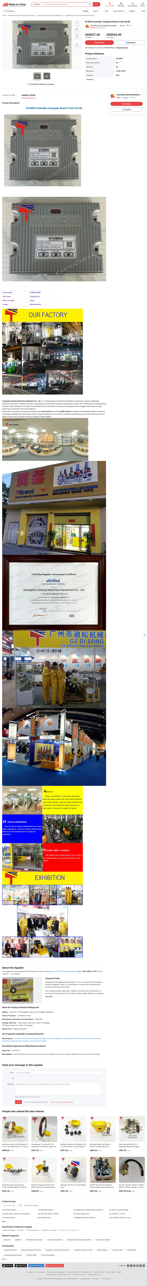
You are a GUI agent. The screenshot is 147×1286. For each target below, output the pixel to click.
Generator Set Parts (88, 1038)
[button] (90, 4)
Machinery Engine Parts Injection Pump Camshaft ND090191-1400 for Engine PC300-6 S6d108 (14, 1187)
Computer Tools (117, 1250)
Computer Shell (31, 1255)
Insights (119, 1272)
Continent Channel (98, 1272)
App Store (7, 1266)
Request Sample (122, 47)
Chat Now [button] (131, 43)
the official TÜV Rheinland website (64, 971)
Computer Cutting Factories (83, 1250)
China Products (40, 1272)
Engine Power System (103, 1240)
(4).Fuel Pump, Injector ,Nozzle (48, 1214)
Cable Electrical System (55, 1240)
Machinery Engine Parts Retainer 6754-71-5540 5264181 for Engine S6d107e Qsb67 (73, 1146)
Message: (11, 1084)
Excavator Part (19, 1038)
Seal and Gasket (41, 1041)
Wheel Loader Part (48, 1038)
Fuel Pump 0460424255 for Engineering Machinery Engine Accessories (129, 1146)
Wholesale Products (73, 1272)
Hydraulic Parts (16, 1041)
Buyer (95, 11)
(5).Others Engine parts (81, 1214)
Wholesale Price (86, 1272)
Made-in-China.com (64, 1274)
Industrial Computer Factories (31, 1250)
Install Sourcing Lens (56, 1266)
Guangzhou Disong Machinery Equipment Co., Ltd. (104, 25)
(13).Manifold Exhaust (45, 1210)
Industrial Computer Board (13, 1255)
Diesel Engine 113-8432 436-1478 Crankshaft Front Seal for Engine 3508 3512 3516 (44, 1146)
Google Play (21, 1266)
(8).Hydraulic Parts (44, 1217)
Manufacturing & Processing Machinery (22, 15)
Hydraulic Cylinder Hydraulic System (79, 1240)
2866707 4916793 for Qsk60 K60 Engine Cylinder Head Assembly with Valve (102, 1187)
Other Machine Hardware (34, 1240)
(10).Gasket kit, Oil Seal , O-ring (119, 1217)
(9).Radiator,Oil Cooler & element (84, 1217)
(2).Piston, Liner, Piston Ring (118, 1210)
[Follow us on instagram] (134, 1266)
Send (18, 1102)
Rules (143, 11)
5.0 (119, 98)
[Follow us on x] (131, 1266)
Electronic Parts (28, 1041)
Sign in (142, 6)
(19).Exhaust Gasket (9, 1210)
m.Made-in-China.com (78, 1274)
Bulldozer (18, 1240)
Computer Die (131, 1250)
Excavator (7, 1240)
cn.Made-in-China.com (93, 1274)
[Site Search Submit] (96, 4)
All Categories (9, 11)
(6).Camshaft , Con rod (117, 1214)
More (4, 1259)
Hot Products (30, 1272)
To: (13, 1078)
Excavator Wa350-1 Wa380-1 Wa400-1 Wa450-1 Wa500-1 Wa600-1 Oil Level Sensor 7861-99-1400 (132, 1187)
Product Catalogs (32, 1205)
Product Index (110, 1272)
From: (12, 1073)
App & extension (118, 11)
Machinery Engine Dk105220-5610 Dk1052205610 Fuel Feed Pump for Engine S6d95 (43, 1187)
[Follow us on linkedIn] (144, 1266)
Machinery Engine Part (34, 1038)
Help (106, 11)
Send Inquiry (99, 43)
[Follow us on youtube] (137, 1266)
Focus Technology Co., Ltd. (58, 1278)
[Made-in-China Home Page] (14, 4)
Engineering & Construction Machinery (50, 15)
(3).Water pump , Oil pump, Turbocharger (15, 1214)
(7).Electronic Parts (8, 1217)
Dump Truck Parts (74, 1038)
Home (4, 15)
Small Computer (102, 1250)
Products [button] (36, 4)
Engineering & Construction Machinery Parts (80, 15)
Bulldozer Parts (61, 1038)
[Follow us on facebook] (128, 1266)
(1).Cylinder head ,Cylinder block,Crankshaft (88, 1210)
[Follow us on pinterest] (140, 1266)
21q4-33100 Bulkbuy (48, 1255)
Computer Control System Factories (57, 1250)
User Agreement (85, 1278)
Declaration (96, 1278)
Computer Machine (10, 1250)
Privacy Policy (106, 1278)
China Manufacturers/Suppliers (56, 1272)
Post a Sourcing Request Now (62, 1102)
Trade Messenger (36, 1266)
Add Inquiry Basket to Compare (42, 84)
